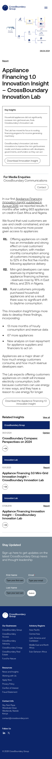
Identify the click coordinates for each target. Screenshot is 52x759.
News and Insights (10, 672)
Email (31, 575)
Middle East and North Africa (39, 646)
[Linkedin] (4, 733)
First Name (11, 575)
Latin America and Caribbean (37, 639)
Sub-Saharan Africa (38, 652)
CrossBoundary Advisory (9, 642)
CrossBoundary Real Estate (11, 653)
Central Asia (34, 634)
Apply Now (7, 680)
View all (46, 417)
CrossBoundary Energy (12, 648)
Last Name (11, 588)
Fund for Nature (9, 658)
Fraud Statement (9, 692)
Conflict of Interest (10, 688)
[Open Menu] (46, 8)
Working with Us (9, 676)
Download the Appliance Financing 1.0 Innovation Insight (26, 402)
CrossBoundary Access (9, 635)
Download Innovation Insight (22, 160)
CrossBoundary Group (12, 630)
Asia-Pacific (34, 630)
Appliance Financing (22, 202)
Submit (31, 593)
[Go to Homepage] (14, 615)
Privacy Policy (8, 684)
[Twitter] (9, 733)
